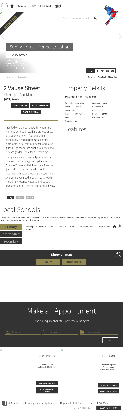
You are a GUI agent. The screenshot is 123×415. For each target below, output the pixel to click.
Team (21, 6)
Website (114, 226)
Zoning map (119, 226)
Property (48, 261)
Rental (20, 197)
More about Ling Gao (108, 391)
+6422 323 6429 (50, 367)
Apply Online (20, 105)
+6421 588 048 (111, 369)
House (30, 197)
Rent (33, 6)
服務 (58, 6)
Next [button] (120, 36)
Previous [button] (3, 36)
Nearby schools (73, 261)
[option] (61, 64)
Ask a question (40, 105)
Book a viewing (31, 112)
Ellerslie (10, 77)
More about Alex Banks (47, 390)
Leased (45, 6)
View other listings (47, 383)
